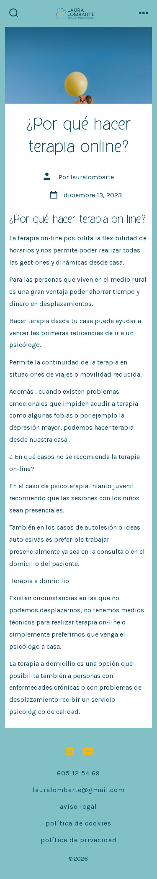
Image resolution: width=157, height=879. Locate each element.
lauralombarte (92, 177)
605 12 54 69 (78, 773)
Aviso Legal (78, 806)
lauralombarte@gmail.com (79, 790)
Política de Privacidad (79, 840)
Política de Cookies (78, 823)
